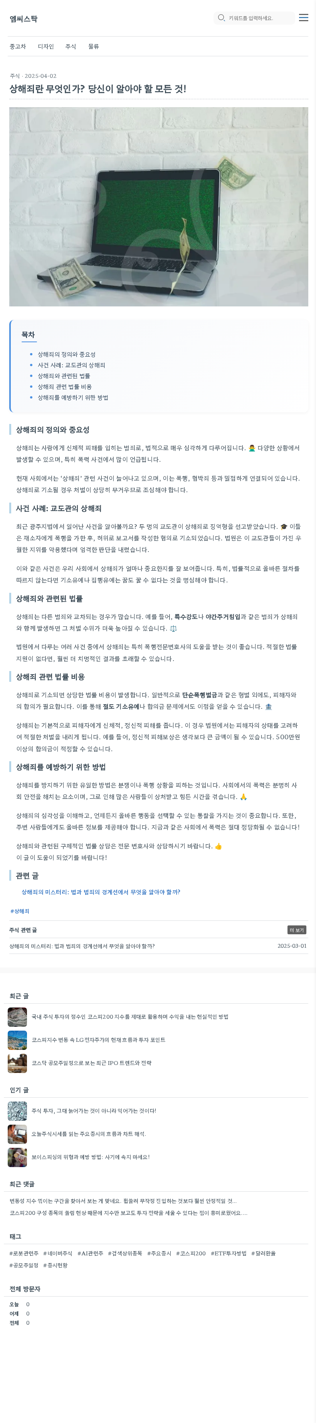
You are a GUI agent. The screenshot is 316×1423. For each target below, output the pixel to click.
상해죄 (22, 911)
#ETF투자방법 (229, 1253)
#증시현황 (55, 1265)
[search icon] (221, 18)
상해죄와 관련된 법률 (64, 375)
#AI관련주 (90, 1253)
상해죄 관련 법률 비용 (65, 386)
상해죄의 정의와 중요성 (67, 354)
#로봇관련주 (24, 1253)
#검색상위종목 (125, 1253)
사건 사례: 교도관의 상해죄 (71, 364)
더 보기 (297, 930)
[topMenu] (303, 16)
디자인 (46, 46)
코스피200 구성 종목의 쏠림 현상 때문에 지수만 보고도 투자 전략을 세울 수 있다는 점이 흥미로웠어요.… (128, 1212)
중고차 (18, 46)
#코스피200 (191, 1253)
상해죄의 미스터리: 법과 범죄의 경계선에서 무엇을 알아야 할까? (101, 892)
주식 (71, 46)
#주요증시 (159, 1253)
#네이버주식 (57, 1253)
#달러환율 (263, 1253)
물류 (93, 46)
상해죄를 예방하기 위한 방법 (73, 397)
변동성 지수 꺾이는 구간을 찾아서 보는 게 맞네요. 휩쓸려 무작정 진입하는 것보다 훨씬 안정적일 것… (123, 1200)
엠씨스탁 (24, 18)
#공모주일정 (24, 1265)
